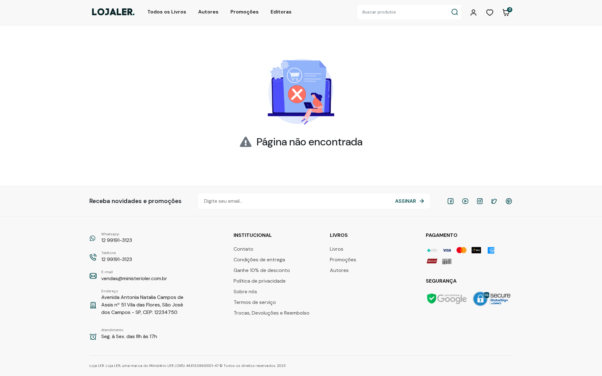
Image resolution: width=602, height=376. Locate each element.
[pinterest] (509, 201)
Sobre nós (245, 291)
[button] (474, 11)
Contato (243, 249)
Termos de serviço (255, 302)
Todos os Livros (166, 11)
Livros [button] (339, 235)
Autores (208, 11)
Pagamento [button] (442, 235)
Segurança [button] (442, 281)
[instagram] (479, 201)
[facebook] (450, 201)
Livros (336, 249)
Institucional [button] (253, 235)
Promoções (244, 11)
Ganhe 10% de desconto (262, 270)
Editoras (281, 11)
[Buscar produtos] (454, 12)
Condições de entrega (259, 259)
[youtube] (465, 201)
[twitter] (494, 201)
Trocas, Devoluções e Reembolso (271, 313)
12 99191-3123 (116, 238)
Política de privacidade (260, 281)
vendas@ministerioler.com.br (134, 276)
